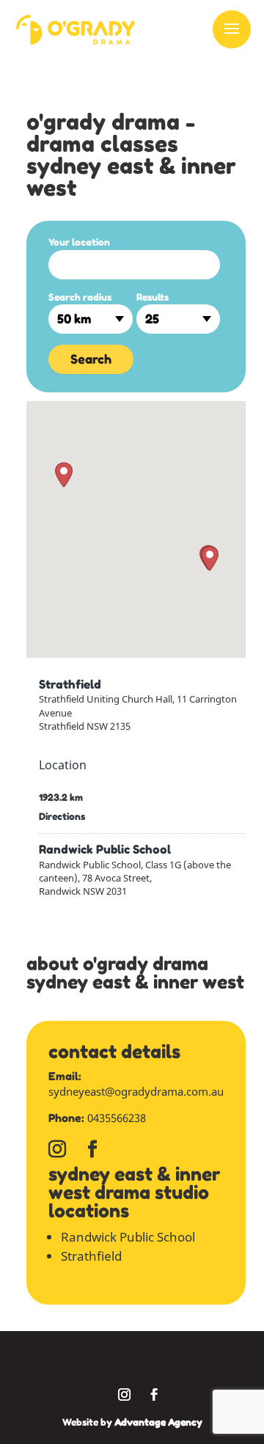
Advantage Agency (158, 1422)
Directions (62, 816)
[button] (63, 475)
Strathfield (70, 684)
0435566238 (116, 1117)
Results (152, 297)
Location (63, 765)
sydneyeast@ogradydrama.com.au (136, 1091)
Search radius (79, 297)
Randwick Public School (105, 849)
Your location (79, 242)
